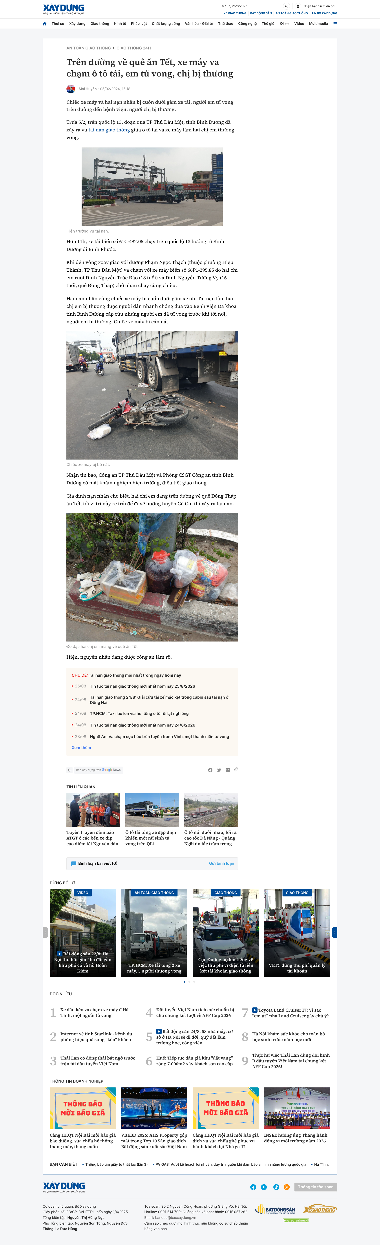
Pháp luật (139, 23)
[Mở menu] (335, 23)
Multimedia (318, 23)
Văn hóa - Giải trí (199, 23)
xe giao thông (234, 13)
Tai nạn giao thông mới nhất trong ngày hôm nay (135, 675)
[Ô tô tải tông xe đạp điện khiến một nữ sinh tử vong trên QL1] (152, 810)
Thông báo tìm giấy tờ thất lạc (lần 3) (116, 1164)
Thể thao (225, 23)
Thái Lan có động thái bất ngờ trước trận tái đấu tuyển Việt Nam (97, 1061)
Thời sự (57, 23)
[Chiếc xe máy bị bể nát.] (152, 395)
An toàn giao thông (292, 13)
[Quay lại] (69, 770)
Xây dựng (77, 23)
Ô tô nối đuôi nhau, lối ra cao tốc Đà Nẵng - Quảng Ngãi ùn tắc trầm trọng (210, 838)
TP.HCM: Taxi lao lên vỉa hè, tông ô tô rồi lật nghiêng (139, 713)
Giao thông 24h (134, 48)
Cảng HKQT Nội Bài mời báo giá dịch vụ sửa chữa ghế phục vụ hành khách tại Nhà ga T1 (226, 1140)
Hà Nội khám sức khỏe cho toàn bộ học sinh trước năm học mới (288, 1036)
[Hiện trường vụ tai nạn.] (152, 186)
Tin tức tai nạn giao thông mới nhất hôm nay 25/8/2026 (142, 686)
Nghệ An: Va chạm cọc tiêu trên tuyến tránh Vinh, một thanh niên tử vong (159, 736)
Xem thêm (81, 747)
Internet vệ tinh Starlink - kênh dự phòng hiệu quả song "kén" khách (96, 1036)
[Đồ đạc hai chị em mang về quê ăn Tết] (152, 577)
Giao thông (99, 23)
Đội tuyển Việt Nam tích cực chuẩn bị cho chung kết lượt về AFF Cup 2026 (195, 1012)
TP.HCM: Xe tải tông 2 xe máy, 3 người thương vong (154, 968)
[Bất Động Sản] (275, 1209)
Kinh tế (120, 23)
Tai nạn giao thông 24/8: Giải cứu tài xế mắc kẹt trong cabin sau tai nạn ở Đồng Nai (159, 700)
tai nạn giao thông (109, 130)
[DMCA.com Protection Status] (296, 1220)
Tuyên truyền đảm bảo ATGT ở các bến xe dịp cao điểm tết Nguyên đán (92, 838)
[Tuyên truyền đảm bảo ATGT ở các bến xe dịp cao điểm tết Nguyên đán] (93, 810)
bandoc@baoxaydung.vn (175, 1217)
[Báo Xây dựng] (64, 9)
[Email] (227, 770)
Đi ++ (284, 23)
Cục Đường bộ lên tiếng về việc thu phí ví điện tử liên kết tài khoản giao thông (225, 965)
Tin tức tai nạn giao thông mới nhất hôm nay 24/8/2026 (142, 725)
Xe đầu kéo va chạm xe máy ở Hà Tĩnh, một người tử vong (94, 1012)
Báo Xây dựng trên (88, 770)
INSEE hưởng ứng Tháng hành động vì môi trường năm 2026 (295, 1138)
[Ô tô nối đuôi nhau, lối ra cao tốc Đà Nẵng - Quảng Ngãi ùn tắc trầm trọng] (211, 810)
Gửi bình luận (221, 863)
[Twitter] (219, 770)
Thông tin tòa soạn (316, 1187)
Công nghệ (247, 23)
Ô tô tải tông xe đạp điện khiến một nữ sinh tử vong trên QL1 (150, 838)
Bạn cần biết (63, 1164)
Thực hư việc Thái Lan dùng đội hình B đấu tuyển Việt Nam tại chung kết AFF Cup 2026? (291, 1060)
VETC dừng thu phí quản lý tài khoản (297, 968)
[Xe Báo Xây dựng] (320, 1208)
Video (299, 23)
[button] (184, 982)
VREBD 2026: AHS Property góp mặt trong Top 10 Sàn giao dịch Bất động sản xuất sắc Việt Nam (154, 1140)
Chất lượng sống (166, 23)
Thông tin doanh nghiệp (76, 1081)
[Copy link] (236, 770)
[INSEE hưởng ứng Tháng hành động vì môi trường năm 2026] (297, 1108)
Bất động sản (261, 13)
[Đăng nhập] (298, 6)
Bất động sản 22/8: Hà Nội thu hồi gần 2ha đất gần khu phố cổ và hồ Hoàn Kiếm (82, 962)
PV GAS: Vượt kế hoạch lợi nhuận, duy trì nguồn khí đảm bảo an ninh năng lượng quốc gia (231, 1164)
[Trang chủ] (45, 23)
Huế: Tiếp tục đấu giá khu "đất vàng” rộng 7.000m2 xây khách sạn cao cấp (194, 1061)
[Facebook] (210, 770)
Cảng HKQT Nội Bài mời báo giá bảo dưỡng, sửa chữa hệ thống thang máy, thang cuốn (83, 1140)
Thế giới (268, 23)
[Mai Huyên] (70, 89)
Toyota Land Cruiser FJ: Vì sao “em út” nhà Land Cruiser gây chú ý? (290, 1013)
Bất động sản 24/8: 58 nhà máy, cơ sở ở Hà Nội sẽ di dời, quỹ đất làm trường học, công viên (194, 1037)
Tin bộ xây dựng (324, 13)
